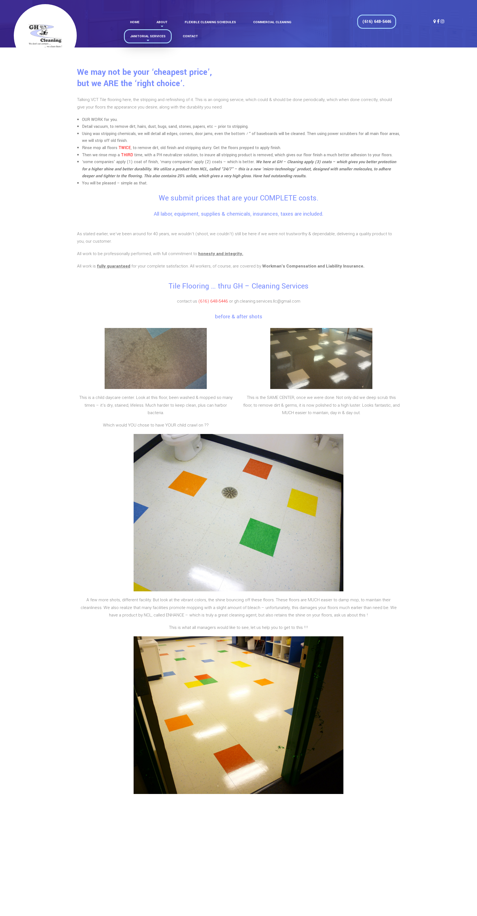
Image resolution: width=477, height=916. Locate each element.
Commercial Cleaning (272, 22)
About (162, 22)
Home (134, 22)
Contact (190, 36)
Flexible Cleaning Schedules (210, 22)
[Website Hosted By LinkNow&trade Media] (367, 896)
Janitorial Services (148, 36)
